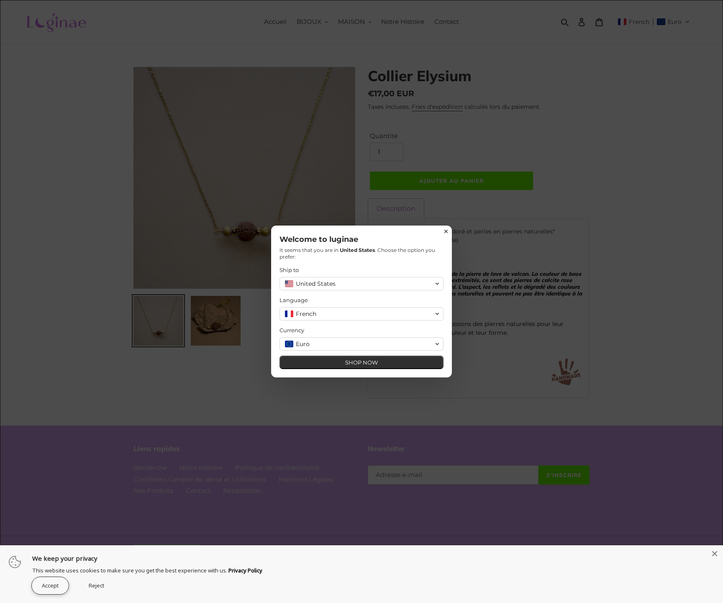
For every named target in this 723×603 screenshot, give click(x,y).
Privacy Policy (245, 570)
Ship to (289, 270)
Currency (291, 330)
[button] (361, 283)
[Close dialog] (446, 231)
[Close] (714, 553)
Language (293, 300)
